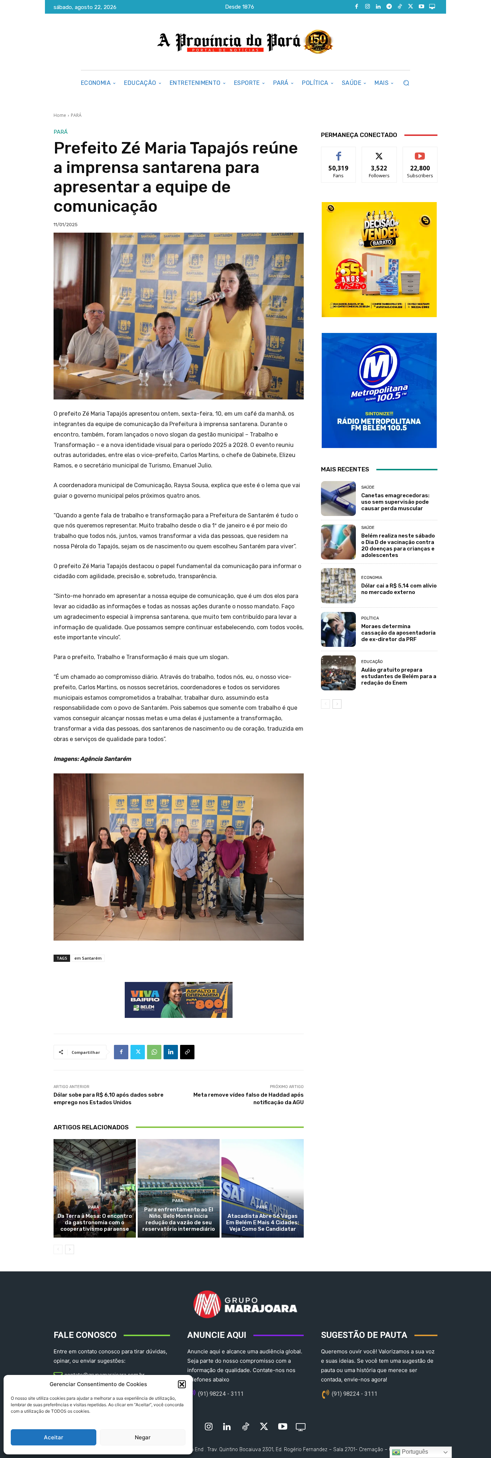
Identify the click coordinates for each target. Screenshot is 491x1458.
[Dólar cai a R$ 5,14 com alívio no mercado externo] (338, 585)
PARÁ (76, 115)
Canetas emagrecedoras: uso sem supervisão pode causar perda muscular (395, 502)
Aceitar (53, 1437)
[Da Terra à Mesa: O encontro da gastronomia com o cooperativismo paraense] (95, 1188)
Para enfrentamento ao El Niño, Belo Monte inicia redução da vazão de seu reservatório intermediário (178, 1219)
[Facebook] (356, 6)
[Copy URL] (187, 1052)
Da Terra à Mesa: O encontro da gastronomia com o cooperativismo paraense (95, 1222)
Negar (143, 1437)
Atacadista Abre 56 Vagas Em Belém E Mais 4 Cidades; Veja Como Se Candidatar (262, 1222)
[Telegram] (389, 6)
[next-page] (69, 1249)
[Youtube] (421, 6)
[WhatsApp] (154, 1052)
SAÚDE (368, 487)
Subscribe (420, 152)
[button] (181, 1384)
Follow (379, 152)
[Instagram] (367, 6)
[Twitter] (410, 6)
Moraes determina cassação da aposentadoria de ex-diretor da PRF (398, 633)
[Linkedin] (378, 6)
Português (414, 1452)
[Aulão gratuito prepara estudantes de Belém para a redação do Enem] (338, 672)
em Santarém (88, 958)
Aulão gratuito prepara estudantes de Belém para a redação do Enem (398, 676)
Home (60, 115)
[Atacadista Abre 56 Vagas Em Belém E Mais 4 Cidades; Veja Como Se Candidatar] (262, 1188)
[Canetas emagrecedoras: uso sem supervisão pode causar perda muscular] (338, 498)
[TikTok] (399, 6)
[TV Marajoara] (432, 6)
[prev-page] (58, 1249)
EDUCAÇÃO (372, 662)
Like (339, 152)
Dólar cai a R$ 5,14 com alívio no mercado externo (399, 588)
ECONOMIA (371, 578)
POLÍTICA (370, 618)
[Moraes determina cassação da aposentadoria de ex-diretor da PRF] (338, 629)
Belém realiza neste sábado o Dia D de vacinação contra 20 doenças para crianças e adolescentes (398, 545)
